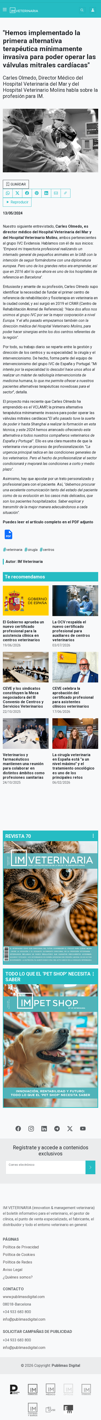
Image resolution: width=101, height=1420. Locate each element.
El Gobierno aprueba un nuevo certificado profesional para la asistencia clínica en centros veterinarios (23, 631)
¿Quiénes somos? (18, 1277)
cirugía (33, 550)
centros (48, 550)
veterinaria (14, 550)
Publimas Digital (66, 1365)
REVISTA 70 (18, 836)
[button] (5, 10)
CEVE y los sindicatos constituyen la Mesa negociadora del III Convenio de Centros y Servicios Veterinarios (23, 697)
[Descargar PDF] (8, 538)
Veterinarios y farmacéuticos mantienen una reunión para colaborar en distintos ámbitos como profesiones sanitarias (24, 766)
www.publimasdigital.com (24, 1297)
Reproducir (19, 202)
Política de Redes (17, 1262)
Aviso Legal (12, 1269)
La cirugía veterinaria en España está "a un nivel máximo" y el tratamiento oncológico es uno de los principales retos (73, 766)
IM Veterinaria (30, 561)
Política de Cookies (19, 1254)
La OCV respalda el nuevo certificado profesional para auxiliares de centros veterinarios (71, 631)
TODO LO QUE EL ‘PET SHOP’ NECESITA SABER (47, 976)
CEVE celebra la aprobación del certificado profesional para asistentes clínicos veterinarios (72, 697)
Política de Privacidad (21, 1247)
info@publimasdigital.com (24, 1319)
